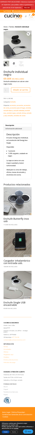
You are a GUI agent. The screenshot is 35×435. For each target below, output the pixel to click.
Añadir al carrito (20, 90)
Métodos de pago (9, 362)
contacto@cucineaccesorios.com (14, 340)
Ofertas (6, 352)
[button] (28, 34)
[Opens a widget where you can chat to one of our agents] (28, 431)
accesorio (13, 105)
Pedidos (6, 357)
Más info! (27, 7)
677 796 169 (15, 337)
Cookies (5, 417)
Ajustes (14, 432)
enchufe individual (19, 110)
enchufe (28, 108)
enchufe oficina (21, 113)
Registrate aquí (8, 354)
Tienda (11, 27)
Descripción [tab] (10, 125)
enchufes (10, 115)
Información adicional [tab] (14, 129)
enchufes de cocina (19, 115)
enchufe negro (11, 113)
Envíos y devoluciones (11, 360)
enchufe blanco (8, 110)
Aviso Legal (6, 412)
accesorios (20, 105)
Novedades (7, 349)
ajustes (16, 428)
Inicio (5, 27)
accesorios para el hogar (17, 108)
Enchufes (13, 102)
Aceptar (6, 432)
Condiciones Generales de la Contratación (17, 414)
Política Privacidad (18, 412)
